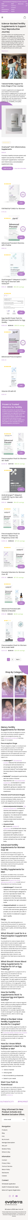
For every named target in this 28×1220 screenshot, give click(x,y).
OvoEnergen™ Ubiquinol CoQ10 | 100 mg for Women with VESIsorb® (14, 281)
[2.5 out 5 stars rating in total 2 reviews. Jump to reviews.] (7, 620)
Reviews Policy (6, 1149)
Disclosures (5, 1173)
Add (21, 203)
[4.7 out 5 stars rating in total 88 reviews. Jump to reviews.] (7, 218)
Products (4, 1130)
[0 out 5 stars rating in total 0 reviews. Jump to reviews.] (6, 142)
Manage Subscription (8, 1142)
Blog (3, 1133)
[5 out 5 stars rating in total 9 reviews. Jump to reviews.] (7, 470)
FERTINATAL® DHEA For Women (13, 208)
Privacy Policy (6, 1163)
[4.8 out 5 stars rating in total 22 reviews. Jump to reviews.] (7, 366)
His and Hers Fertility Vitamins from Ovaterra (15, 1032)
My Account (5, 1139)
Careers (4, 1176)
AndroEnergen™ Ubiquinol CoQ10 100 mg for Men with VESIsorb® (12, 497)
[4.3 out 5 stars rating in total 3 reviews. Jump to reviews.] (7, 547)
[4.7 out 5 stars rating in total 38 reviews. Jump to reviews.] (7, 255)
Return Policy (6, 1169)
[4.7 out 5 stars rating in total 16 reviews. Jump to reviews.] (7, 332)
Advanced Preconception (12, 357)
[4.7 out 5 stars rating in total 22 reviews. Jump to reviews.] (7, 509)
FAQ (3, 1136)
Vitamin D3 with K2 (9, 391)
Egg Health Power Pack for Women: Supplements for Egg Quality (13, 320)
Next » (18, 659)
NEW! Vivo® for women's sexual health (13, 7)
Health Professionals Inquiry (10, 1187)
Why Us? (4, 1146)
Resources (20, 4)
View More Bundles (20, 168)
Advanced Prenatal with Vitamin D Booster (11, 610)
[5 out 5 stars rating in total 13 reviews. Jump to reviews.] (7, 293)
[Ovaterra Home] (14, 17)
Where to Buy (6, 1152)
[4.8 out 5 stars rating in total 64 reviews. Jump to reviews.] (7, 184)
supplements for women (10, 738)
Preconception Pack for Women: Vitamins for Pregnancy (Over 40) (11, 536)
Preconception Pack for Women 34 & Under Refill (14, 646)
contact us (10, 1095)
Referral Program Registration (11, 1190)
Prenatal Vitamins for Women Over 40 (13, 573)
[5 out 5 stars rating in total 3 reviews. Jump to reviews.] (7, 434)
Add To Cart (7, 168)
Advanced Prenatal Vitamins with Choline (13, 244)
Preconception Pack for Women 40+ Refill (14, 459)
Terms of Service (7, 1166)
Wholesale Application (9, 1184)
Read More (5, 51)
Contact (4, 1160)
